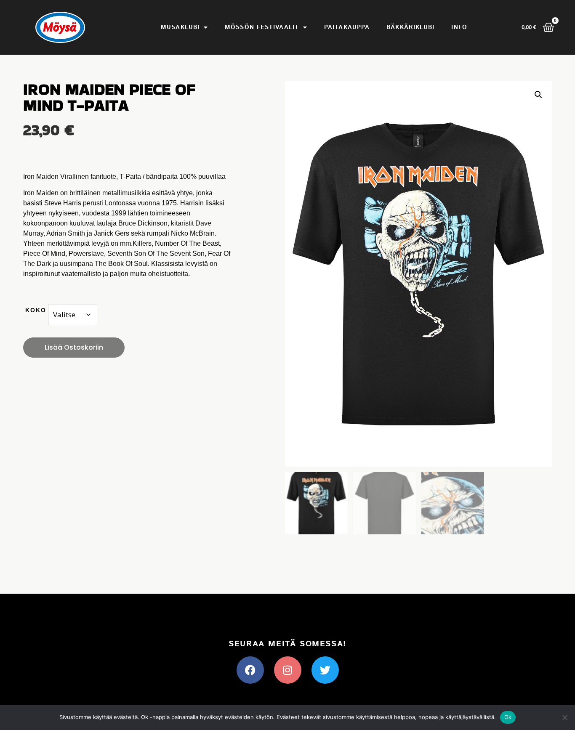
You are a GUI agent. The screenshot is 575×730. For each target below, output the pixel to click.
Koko (35, 310)
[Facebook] (250, 670)
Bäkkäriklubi (410, 27)
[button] (538, 94)
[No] (564, 717)
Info (459, 27)
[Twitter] (325, 670)
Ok (508, 717)
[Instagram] (287, 670)
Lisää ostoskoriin (74, 347)
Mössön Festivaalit (262, 27)
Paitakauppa (347, 27)
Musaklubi (180, 27)
